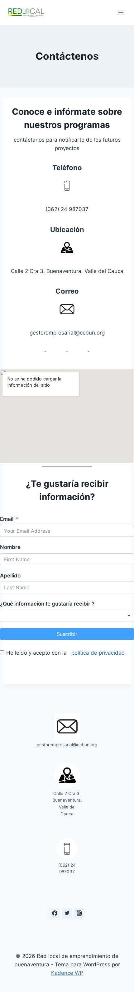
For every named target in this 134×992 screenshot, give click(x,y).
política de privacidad (97, 653)
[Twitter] (67, 913)
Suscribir (67, 634)
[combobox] (67, 616)
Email (6, 519)
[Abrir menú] (121, 12)
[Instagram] (79, 913)
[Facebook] (55, 913)
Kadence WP (67, 973)
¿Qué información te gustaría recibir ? (47, 604)
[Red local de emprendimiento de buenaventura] (26, 12)
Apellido (10, 575)
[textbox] (42, 616)
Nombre (10, 547)
